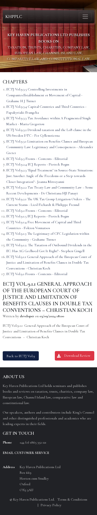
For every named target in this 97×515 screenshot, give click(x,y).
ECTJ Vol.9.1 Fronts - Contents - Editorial (36, 274)
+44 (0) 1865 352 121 (33, 442)
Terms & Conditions (72, 499)
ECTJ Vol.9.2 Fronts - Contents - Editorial (36, 210)
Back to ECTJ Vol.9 (21, 356)
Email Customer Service (26, 453)
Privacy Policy (51, 505)
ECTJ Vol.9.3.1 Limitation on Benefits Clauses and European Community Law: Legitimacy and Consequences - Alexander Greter (49, 147)
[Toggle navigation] (85, 16)
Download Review (77, 355)
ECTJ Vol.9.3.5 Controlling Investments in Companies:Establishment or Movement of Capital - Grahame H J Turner (44, 95)
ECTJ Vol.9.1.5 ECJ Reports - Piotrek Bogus (37, 216)
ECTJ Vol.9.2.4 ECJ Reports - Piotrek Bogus (37, 164)
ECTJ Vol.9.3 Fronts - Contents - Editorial (36, 158)
